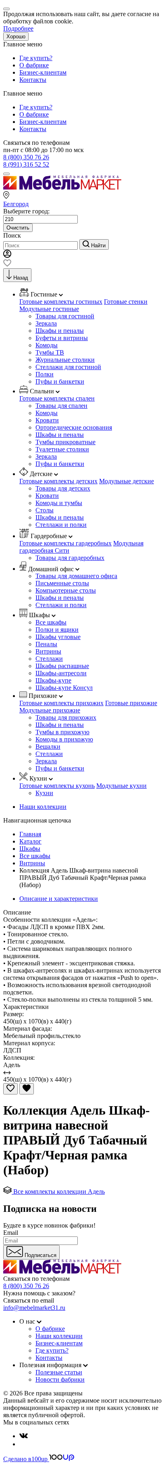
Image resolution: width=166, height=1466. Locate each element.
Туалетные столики (62, 449)
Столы (44, 510)
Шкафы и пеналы (59, 330)
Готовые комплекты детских (58, 481)
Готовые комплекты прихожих (61, 703)
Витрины (48, 651)
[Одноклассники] (22, 1444)
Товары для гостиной (64, 316)
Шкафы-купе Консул (64, 687)
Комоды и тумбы (58, 502)
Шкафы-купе (53, 680)
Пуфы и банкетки (59, 381)
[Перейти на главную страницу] (62, 187)
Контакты (32, 79)
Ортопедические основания (73, 427)
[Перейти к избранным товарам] (7, 264)
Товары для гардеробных (69, 557)
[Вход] (7, 255)
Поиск (12, 235)
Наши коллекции (42, 806)
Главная (30, 834)
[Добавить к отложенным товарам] (10, 1088)
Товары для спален (61, 405)
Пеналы (46, 644)
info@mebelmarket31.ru (34, 1307)
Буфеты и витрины (61, 337)
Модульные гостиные (49, 308)
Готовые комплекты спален (57, 398)
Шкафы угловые (58, 636)
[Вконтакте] (23, 1436)
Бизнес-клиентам (42, 72)
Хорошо (15, 36)
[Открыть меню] (6, 174)
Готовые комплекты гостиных (60, 301)
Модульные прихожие (49, 710)
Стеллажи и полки (61, 524)
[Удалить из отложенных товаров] (26, 1088)
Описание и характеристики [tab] (58, 898)
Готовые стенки (125, 301)
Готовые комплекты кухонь (57, 785)
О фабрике (34, 65)
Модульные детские (126, 481)
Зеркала (46, 323)
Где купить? (35, 57)
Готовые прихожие (131, 703)
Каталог (30, 841)
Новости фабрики (60, 1379)
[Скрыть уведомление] (6, 9)
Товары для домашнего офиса (76, 575)
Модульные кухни (121, 785)
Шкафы (29, 848)
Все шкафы (50, 622)
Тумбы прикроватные (65, 442)
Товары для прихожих (65, 717)
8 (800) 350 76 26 (26, 157)
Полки (44, 374)
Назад (20, 278)
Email (10, 1232)
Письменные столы (62, 583)
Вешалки (47, 746)
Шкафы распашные (62, 665)
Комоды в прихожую (64, 739)
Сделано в (25, 1459)
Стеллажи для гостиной (68, 366)
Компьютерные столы (65, 590)
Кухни (44, 792)
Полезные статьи (58, 1372)
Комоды (46, 345)
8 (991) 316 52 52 (26, 164)
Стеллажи (49, 658)
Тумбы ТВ (49, 352)
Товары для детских (62, 488)
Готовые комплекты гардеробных (65, 543)
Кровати (47, 420)
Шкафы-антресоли (61, 673)
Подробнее (18, 28)
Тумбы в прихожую (62, 732)
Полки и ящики (57, 629)
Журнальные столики (65, 359)
